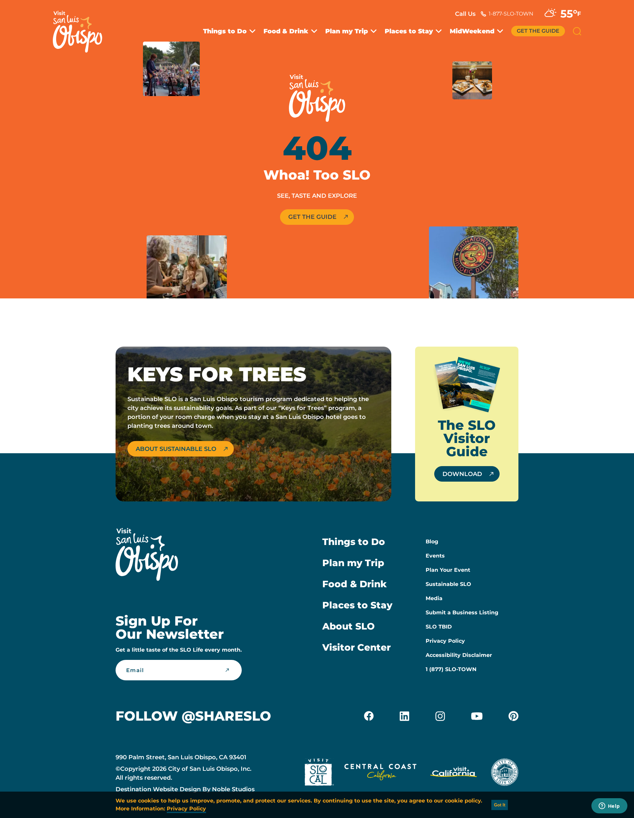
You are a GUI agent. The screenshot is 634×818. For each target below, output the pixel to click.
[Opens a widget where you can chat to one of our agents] (609, 806)
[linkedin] (404, 716)
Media (434, 598)
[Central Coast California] (380, 773)
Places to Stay (409, 31)
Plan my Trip (346, 31)
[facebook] (369, 716)
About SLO (348, 626)
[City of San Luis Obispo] (504, 773)
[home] (81, 27)
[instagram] (440, 716)
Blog (432, 541)
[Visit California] (453, 773)
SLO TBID (439, 627)
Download (462, 474)
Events (435, 556)
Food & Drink (286, 31)
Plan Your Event (448, 570)
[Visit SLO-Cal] (319, 773)
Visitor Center (356, 647)
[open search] (577, 31)
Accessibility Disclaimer (459, 655)
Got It (499, 804)
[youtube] (477, 716)
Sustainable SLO (448, 584)
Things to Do (225, 31)
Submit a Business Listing (462, 612)
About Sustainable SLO (176, 449)
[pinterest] (513, 716)
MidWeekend (472, 31)
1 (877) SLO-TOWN (451, 669)
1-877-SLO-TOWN (511, 14)
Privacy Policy (445, 641)
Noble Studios (233, 789)
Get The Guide (538, 31)
